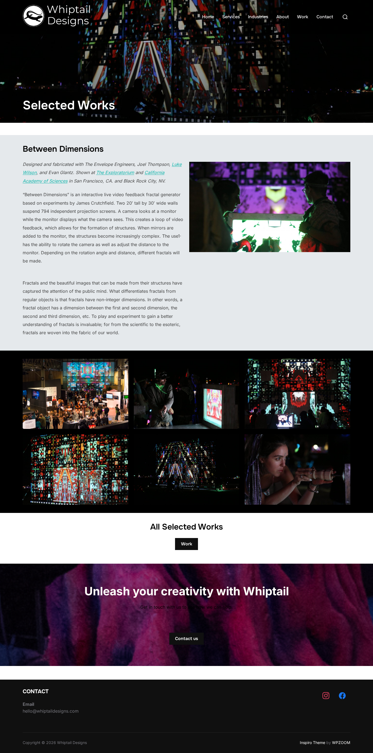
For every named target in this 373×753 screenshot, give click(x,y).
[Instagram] (326, 696)
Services (231, 17)
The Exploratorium (115, 172)
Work (302, 17)
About (282, 17)
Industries (258, 17)
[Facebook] (342, 696)
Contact (324, 17)
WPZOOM (341, 742)
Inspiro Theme (312, 742)
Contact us (186, 638)
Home (208, 17)
